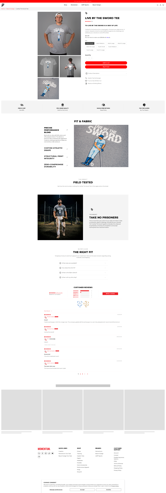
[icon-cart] (163, 5)
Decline (108, 489)
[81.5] (86, 303)
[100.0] (79, 303)
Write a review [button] (110, 293)
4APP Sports (98, 456)
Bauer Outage (10, 8)
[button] (106, 63)
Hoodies (79, 462)
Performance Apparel (83, 467)
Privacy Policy (115, 486)
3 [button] (82, 374)
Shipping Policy (118, 468)
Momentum (98, 451)
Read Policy (103, 110)
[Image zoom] (59, 33)
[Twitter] (39, 453)
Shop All (79, 472)
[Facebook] (42, 453)
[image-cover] (70, 66)
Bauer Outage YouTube (65, 456)
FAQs (115, 461)
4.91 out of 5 (59, 293)
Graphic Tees (80, 456)
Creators (61, 451)
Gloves (79, 451)
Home (3, 8)
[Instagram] (45, 453)
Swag (78, 469)
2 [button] (80, 374)
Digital (79, 458)
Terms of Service (118, 463)
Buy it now (106, 66)
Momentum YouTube (65, 453)
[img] (47, 314)
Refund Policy (118, 465)
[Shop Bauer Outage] (106, 13)
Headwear (80, 460)
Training (79, 453)
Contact (116, 455)
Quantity (88, 55)
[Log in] (160, 5)
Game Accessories (82, 465)
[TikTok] (49, 453)
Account (116, 453)
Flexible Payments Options (119, 458)
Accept (82, 489)
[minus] (86, 58)
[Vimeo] (39, 456)
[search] (157, 5)
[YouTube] (52, 453)
